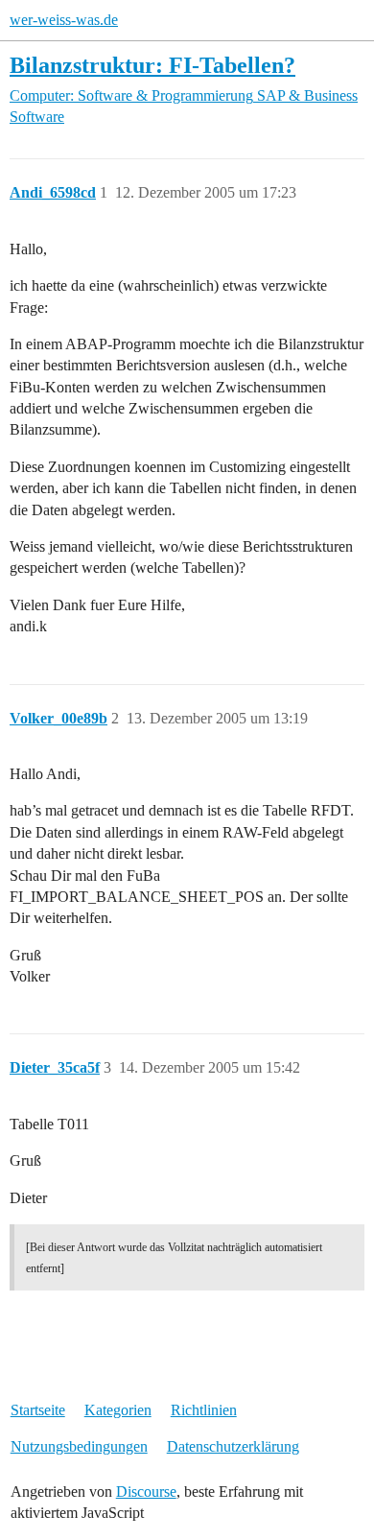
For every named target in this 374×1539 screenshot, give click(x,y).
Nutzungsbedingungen (79, 1446)
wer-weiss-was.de (64, 20)
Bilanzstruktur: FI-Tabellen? (152, 65)
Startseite (38, 1410)
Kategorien (118, 1410)
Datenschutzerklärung (233, 1446)
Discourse (146, 1491)
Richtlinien (204, 1410)
